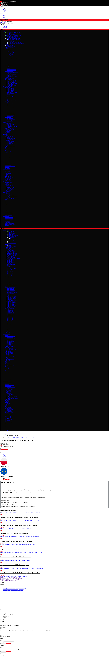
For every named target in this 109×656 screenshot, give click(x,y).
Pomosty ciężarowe (8, 130)
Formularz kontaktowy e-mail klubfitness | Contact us (12, 601)
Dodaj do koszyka (4, 449)
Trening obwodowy (8, 77)
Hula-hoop (7, 147)
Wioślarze (11, 45)
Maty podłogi (7, 132)
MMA (6, 163)
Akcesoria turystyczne (9, 177)
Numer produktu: (3, 444)
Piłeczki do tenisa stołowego (12, 197)
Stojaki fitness (7, 155)
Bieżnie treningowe (16, 32)
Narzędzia (7, 225)
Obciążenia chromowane (11, 105)
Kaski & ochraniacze (8, 180)
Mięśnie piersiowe (10, 73)
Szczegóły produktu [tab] (6, 479)
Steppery (6, 44)
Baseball (6, 202)
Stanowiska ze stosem (10, 264)
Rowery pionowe (17, 39)
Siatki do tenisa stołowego (12, 196)
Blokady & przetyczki (9, 219)
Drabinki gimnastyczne (9, 152)
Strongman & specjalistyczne (12, 100)
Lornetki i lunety (8, 179)
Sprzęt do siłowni (6, 49)
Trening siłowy (7, 131)
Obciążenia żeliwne (10, 103)
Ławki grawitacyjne (8, 215)
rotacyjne (9, 95)
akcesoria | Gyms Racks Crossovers (13, 58)
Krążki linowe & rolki (9, 217)
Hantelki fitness (10, 137)
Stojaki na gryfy (10, 120)
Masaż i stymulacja (8, 411)
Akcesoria (9, 127)
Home (4, 428)
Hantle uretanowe (10, 113)
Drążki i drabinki (10, 188)
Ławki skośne (9, 61)
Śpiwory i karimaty (8, 170)
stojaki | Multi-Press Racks (12, 54)
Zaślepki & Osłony (8, 221)
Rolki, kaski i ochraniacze (9, 185)
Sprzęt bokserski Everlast (9, 159)
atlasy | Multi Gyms (10, 56)
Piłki (6, 133)
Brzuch (8, 67)
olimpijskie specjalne (11, 90)
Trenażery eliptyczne (17, 35)
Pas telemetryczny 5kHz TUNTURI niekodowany (14, 533)
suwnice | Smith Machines (12, 53)
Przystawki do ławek (11, 63)
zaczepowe (9, 94)
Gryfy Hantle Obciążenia (7, 86)
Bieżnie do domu (10, 33)
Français (4, 10)
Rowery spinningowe (20, 43)
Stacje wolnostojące (10, 124)
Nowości (4, 429)
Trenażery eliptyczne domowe (12, 36)
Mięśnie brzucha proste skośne (12, 72)
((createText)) (9, 643)
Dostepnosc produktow (7, 597)
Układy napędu (8, 222)
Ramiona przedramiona (11, 74)
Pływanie (6, 172)
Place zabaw (7, 186)
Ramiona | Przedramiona (11, 70)
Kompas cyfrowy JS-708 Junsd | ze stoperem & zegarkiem (17, 541)
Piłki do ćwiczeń (8, 140)
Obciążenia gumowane (11, 102)
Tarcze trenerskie (8, 165)
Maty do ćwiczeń (8, 145)
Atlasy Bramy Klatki (8, 50)
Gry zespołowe (5, 192)
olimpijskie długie (10, 88)
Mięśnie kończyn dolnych (12, 76)
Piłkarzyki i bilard (8, 173)
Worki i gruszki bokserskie (10, 166)
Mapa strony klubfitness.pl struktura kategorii (11, 602)
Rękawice (7, 164)
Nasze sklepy (5, 603)
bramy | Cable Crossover (11, 55)
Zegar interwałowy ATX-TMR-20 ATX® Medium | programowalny (20, 517)
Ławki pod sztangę (10, 60)
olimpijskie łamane (10, 89)
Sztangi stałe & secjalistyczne (10, 96)
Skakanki (6, 135)
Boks (6, 361)
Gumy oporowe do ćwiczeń (12, 83)
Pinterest (4, 456)
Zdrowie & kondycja (6, 208)
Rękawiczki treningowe (11, 80)
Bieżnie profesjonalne (11, 34)
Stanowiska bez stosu (9, 71)
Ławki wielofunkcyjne (11, 62)
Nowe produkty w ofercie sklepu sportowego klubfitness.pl (13, 589)
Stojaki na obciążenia (11, 119)
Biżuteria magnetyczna (9, 213)
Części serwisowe (6, 216)
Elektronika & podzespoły (9, 223)
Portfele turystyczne (8, 178)
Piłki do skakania (10, 143)
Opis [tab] (3, 478)
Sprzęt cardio (5, 31)
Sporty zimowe (7, 175)
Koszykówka (7, 203)
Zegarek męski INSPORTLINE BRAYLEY (12, 549)
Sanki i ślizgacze (8, 190)
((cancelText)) (3, 643)
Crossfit (4, 122)
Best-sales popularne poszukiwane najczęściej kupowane (13, 590)
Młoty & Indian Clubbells (9, 108)
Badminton (7, 200)
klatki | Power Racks (11, 51)
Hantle (6, 109)
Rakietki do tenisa (10, 195)
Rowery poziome (17, 42)
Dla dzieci (4, 181)
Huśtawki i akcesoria (11, 187)
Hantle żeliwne (10, 110)
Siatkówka (7, 204)
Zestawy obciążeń (10, 107)
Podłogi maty (7, 48)
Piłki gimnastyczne (10, 141)
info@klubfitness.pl (4, 2)
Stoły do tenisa (10, 194)
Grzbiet (8, 68)
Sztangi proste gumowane (12, 97)
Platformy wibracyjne (9, 47)
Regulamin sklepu (6, 598)
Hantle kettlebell (10, 116)
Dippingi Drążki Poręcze (9, 78)
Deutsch (4, 9)
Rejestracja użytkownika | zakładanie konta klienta (12, 604)
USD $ (4, 17)
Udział (4, 454)
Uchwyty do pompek (11, 82)
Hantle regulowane (10, 115)
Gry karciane (7, 171)
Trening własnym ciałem (9, 129)
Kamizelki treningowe (11, 138)
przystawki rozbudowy (11, 57)
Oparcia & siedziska (8, 220)
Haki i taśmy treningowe (11, 81)
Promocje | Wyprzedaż (7, 430)
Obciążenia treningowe (9, 101)
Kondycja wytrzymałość (9, 128)
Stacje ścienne (9, 125)
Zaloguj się (5, 26)
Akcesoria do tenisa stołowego (12, 198)
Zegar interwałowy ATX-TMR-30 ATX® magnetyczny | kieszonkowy (20, 573)
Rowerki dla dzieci (8, 183)
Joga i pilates (7, 154)
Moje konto (5, 605)
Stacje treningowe (8, 123)
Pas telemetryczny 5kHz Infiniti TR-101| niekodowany (16, 557)
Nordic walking (8, 176)
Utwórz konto (5, 27)
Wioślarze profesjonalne (11, 46)
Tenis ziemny (7, 199)
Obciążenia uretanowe (11, 106)
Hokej (6, 206)
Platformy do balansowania (10, 146)
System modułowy (10, 121)
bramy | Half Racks (10, 52)
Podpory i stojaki (8, 117)
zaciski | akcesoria (10, 93)
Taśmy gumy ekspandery (9, 148)
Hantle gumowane (10, 311)
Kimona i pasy (7, 160)
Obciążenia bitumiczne (11, 104)
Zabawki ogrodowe (10, 189)
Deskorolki (7, 184)
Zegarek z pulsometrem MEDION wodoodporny (14, 565)
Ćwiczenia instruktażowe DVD (10, 156)
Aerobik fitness (5, 134)
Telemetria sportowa (8, 410)
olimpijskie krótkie (10, 91)
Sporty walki (5, 158)
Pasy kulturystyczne (10, 84)
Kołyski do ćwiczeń (8, 157)
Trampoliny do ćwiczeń (9, 150)
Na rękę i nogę (10, 139)
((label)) (1, 641)
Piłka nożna (7, 201)
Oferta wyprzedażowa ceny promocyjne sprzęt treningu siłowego (14, 588)
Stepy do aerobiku (8, 151)
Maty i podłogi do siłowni (12, 85)
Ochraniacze (7, 167)
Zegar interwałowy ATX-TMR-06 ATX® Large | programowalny (19, 525)
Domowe (11, 40)
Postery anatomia (8, 214)
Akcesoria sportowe (8, 207)
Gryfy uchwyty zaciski (9, 87)
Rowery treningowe (16, 38)
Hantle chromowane (11, 114)
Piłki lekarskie (9, 144)
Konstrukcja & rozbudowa (12, 126)
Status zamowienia (6, 600)
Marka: (1, 443)
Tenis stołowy (7, 193)
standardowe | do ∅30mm (12, 92)
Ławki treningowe (8, 59)
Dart (6, 205)
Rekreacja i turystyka (6, 169)
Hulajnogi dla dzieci (8, 182)
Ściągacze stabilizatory (9, 209)
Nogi (8, 66)
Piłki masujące (9, 142)
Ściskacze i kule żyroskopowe (10, 149)
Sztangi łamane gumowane (12, 98)
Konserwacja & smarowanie (10, 224)
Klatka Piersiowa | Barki (11, 69)
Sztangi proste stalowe (11, 99)
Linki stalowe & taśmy (9, 218)
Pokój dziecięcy (8, 191)
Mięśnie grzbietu (10, 75)
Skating (6, 174)
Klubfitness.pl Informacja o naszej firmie (10, 599)
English (4, 11)
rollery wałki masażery (9, 153)
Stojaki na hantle (10, 118)
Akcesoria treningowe (9, 79)
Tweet (4, 455)
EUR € (4, 15)
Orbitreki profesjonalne (11, 37)
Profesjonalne (12, 41)
